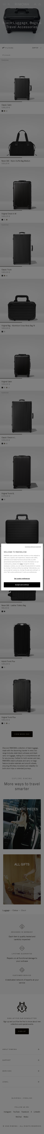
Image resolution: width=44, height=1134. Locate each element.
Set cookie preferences (22, 579)
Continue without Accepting (33, 547)
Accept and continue (22, 585)
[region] (22, 567)
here (21, 564)
